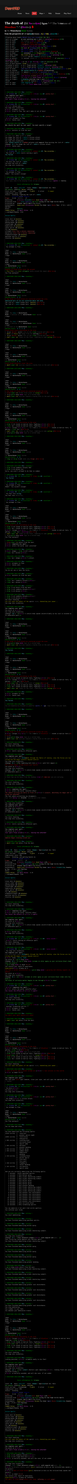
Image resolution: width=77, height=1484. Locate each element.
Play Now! (67, 13)
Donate (57, 13)
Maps (41, 13)
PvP (34, 13)
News (27, 13)
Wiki (50, 13)
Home (20, 13)
